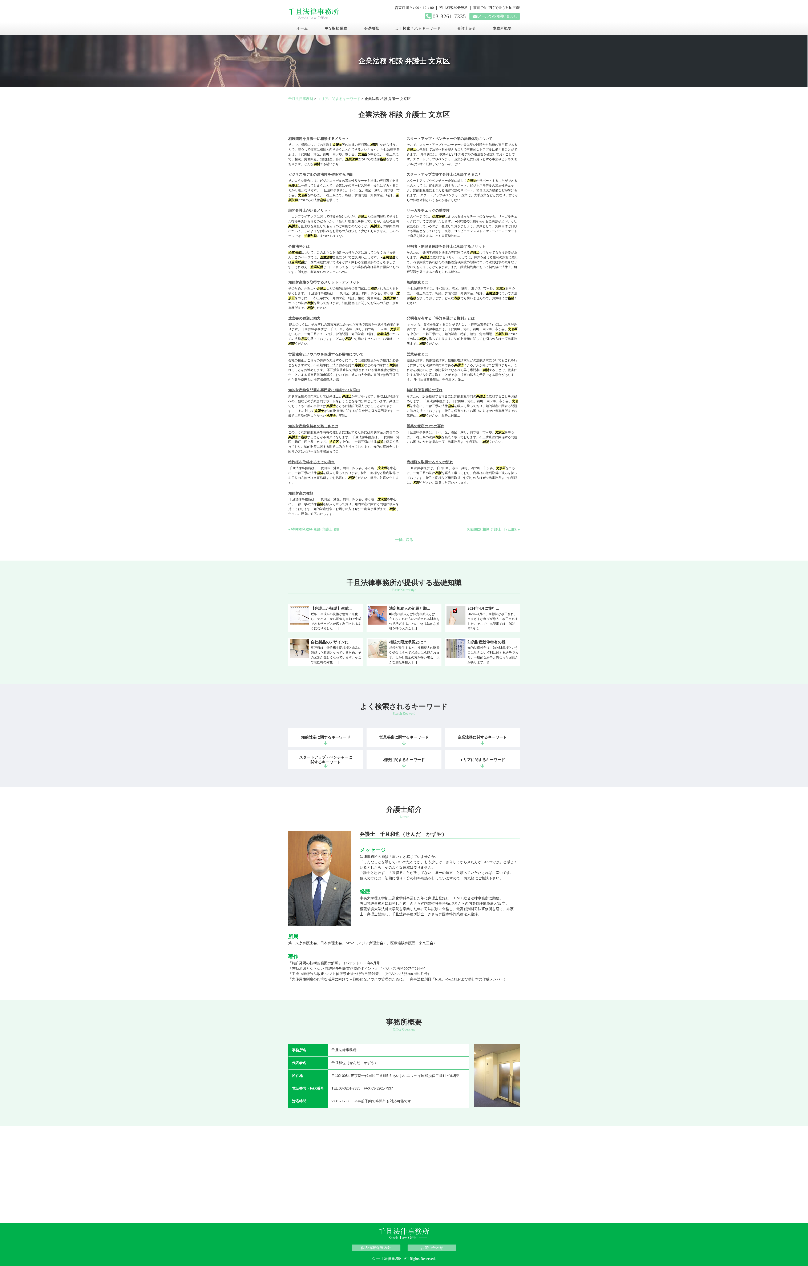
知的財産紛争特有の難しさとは (313, 426)
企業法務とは (299, 246)
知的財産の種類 (300, 493)
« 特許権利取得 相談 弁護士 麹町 (314, 530)
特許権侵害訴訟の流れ (425, 390)
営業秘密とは (417, 354)
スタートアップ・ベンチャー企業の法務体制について (450, 139)
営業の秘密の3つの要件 (425, 426)
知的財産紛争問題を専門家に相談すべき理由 (324, 390)
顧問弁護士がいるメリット (309, 210)
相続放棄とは (417, 282)
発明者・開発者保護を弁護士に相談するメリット (446, 246)
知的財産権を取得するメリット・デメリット (324, 282)
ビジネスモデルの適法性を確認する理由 (320, 174)
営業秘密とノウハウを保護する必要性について (325, 354)
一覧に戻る (404, 540)
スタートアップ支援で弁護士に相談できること (444, 174)
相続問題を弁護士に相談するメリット (318, 139)
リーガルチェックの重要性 (428, 210)
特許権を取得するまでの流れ (311, 462)
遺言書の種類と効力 (304, 318)
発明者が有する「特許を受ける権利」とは (441, 318)
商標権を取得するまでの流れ (430, 462)
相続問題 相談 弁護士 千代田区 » (493, 530)
